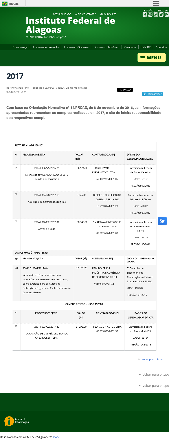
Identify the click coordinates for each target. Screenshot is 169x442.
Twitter (161, 14)
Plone (56, 437)
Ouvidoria (130, 47)
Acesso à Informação (46, 47)
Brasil (13, 3)
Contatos (161, 47)
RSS (167, 14)
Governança (20, 47)
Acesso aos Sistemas (77, 47)
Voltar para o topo (152, 359)
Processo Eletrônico (107, 47)
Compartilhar (155, 93)
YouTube (150, 14)
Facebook (145, 14)
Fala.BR (146, 47)
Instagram (156, 14)
